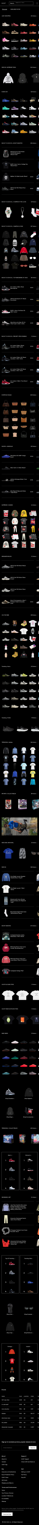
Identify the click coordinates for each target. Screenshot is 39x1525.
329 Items (33, 446)
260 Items (33, 67)
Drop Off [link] (23, 1477)
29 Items (33, 1033)
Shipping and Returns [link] (7, 1483)
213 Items (33, 666)
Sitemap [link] (4, 1501)
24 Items (33, 1197)
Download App (7, 1514)
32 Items (33, 842)
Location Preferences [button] (7, 1495)
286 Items (33, 143)
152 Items (33, 277)
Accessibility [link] (5, 1498)
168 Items (33, 91)
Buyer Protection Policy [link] (8, 1474)
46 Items (33, 505)
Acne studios (5, 1409)
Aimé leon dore (6, 1418)
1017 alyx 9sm (5, 1400)
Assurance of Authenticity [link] (9, 1471)
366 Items (33, 742)
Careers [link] (4, 1461)
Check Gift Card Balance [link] (28, 1461)
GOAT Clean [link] (5, 1477)
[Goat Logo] (4, 3)
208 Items (33, 395)
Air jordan (4, 1422)
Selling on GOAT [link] (25, 1471)
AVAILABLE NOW (15, 9)
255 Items (33, 615)
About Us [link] (4, 1459)
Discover (4, 9)
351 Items (33, 793)
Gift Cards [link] (4, 1480)
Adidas (4, 1413)
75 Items (33, 718)
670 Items (33, 925)
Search (21, 3)
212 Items (33, 16)
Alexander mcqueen (7, 1427)
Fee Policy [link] (24, 1474)
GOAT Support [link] (25, 1459)
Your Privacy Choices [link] (7, 1493)
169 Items (33, 202)
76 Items (33, 336)
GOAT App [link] (4, 1464)
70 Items (33, 556)
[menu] (37, 3)
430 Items (33, 1128)
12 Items (34, 984)
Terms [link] (3, 1490)
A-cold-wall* (5, 1404)
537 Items (33, 226)
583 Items (33, 867)
